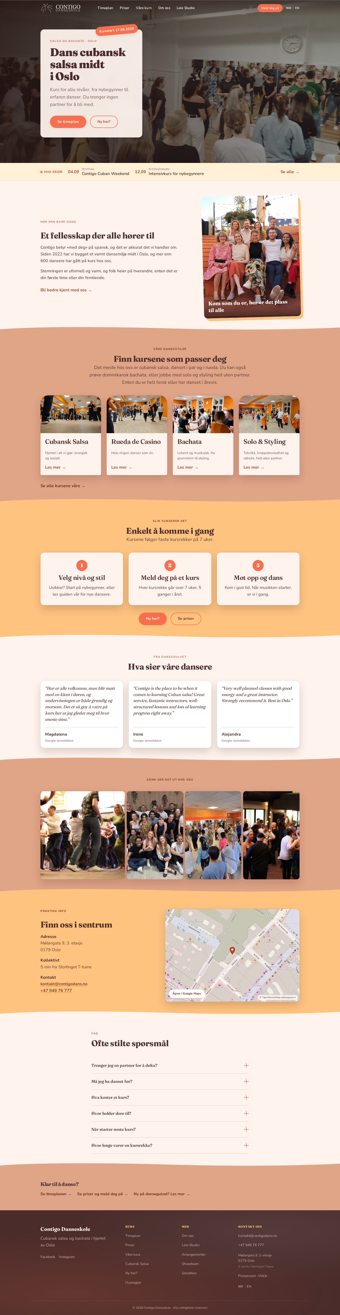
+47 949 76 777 (56, 990)
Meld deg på (270, 8)
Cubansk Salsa (137, 1263)
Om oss (164, 8)
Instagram (67, 1257)
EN (297, 8)
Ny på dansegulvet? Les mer (162, 1194)
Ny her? (104, 121)
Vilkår (262, 1276)
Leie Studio (186, 8)
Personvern (247, 1276)
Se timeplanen (56, 1194)
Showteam (190, 1263)
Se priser (186, 618)
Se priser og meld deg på (102, 1194)
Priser (125, 8)
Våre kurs (144, 8)
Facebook (47, 1257)
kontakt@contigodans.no (63, 984)
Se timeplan (68, 121)
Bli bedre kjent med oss (66, 290)
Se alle (290, 172)
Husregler (133, 1282)
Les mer (55, 467)
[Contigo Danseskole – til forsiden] (62, 8)
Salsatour (189, 1273)
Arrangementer (194, 1254)
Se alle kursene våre (63, 486)
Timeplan (105, 8)
